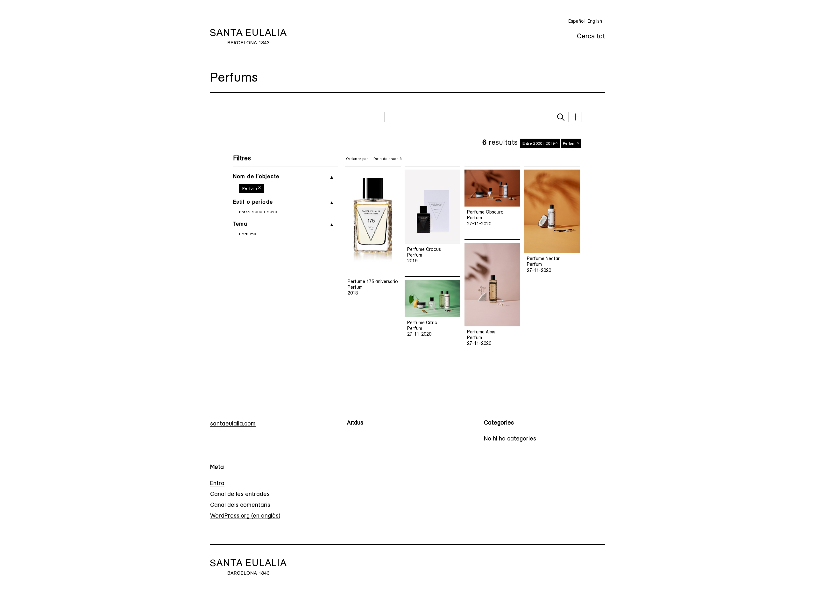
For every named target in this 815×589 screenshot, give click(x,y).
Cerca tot (591, 36)
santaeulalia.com (233, 424)
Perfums (248, 234)
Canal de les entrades (240, 495)
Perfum (249, 189)
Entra (217, 484)
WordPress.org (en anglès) (245, 516)
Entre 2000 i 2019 (258, 212)
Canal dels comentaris (240, 505)
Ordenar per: (357, 159)
